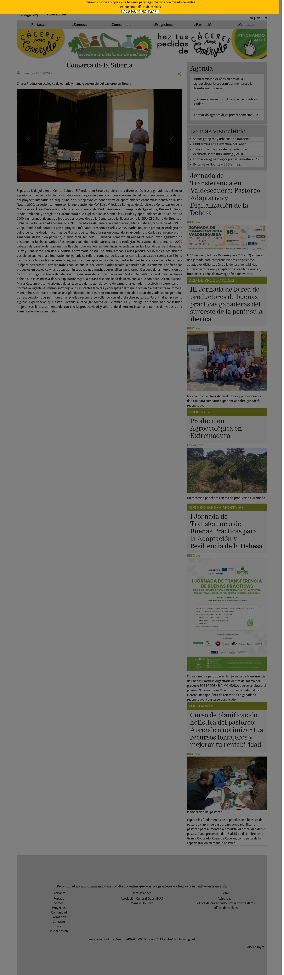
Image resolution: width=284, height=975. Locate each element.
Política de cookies (148, 7)
